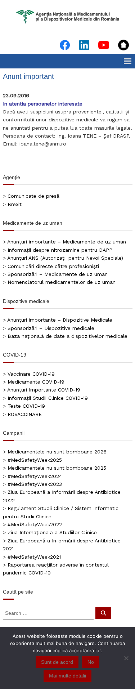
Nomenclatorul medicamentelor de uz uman (62, 282)
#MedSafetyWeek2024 (35, 476)
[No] (126, 658)
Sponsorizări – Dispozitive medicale (51, 328)
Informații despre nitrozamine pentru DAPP (60, 250)
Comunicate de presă (33, 196)
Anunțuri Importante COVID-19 (43, 390)
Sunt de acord (57, 662)
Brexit (15, 204)
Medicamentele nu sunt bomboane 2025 (57, 468)
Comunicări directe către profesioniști (53, 266)
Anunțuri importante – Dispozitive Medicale (59, 320)
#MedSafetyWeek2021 (34, 557)
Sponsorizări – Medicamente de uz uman (58, 274)
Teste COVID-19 (26, 406)
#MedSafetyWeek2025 (35, 460)
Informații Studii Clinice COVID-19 (48, 398)
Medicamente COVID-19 (36, 382)
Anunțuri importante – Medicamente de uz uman (66, 242)
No (90, 662)
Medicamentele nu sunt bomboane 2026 (57, 452)
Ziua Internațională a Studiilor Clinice (52, 532)
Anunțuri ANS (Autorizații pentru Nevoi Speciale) (65, 258)
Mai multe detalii (67, 676)
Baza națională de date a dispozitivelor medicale (67, 336)
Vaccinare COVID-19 (31, 374)
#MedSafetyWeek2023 (35, 484)
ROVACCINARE (25, 414)
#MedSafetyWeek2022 (35, 524)
